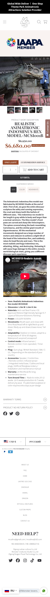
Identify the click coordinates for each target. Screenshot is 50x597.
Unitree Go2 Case (25, 481)
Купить (25, 177)
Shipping (15, 151)
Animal (25, 493)
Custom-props (25, 510)
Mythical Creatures (25, 504)
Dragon (25, 498)
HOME (25, 476)
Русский (35, 441)
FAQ (25, 470)
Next (47, 81)
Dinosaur (25, 487)
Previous (3, 81)
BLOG (25, 515)
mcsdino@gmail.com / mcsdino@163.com (25, 539)
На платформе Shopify (21, 449)
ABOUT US (25, 465)
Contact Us (48, 127)
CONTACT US (25, 521)
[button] (5, 22)
